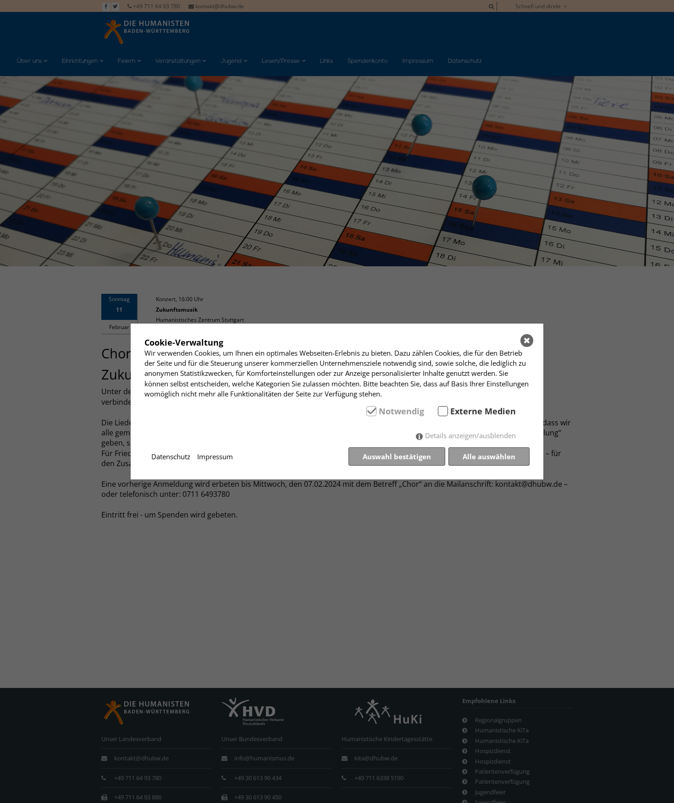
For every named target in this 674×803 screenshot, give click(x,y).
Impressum (215, 456)
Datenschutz (170, 456)
